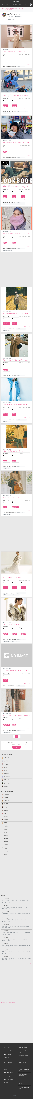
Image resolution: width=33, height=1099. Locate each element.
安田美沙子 (6, 905)
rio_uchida (11, 16)
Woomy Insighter (23, 1047)
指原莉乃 (6, 816)
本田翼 (5, 832)
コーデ (12, 4)
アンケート (16, 747)
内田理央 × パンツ (21, 204)
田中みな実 (6, 764)
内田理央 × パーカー (21, 328)
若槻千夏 (6, 930)
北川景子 (6, 835)
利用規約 (6, 1082)
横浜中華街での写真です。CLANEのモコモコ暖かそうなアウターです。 (16, 142)
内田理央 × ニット (20, 202)
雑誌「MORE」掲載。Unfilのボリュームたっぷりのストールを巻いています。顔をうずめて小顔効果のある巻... (16, 233)
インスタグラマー (6, 4)
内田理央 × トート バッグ (22, 111)
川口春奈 (6, 786)
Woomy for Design (23, 1055)
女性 (28, 18)
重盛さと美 (6, 780)
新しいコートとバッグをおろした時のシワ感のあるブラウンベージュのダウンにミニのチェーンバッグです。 (16, 360)
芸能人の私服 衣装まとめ (11, 8)
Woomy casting (7, 1054)
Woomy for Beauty (8, 1062)
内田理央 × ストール (7, 250)
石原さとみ (6, 757)
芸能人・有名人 (18, 4)
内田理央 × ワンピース (21, 419)
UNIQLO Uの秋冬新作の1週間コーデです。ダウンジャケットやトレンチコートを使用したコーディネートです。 (16, 187)
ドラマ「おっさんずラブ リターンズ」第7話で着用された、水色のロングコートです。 (16, 96)
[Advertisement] (16, 269)
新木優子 (6, 767)
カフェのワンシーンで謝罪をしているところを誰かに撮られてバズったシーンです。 (16, 670)
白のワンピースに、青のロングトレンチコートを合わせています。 (16, 404)
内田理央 (21, 8)
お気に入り (10, 22)
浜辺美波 (6, 937)
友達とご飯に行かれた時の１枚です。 (13, 451)
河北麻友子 (6, 773)
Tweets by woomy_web (8, 1002)
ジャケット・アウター (8, 9)
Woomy (16, 2)
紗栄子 (5, 813)
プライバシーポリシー (9, 1079)
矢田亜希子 (6, 899)
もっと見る (27, 64)
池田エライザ (7, 783)
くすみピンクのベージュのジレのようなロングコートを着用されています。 (16, 51)
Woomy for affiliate (8, 1050)
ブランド (25, 4)
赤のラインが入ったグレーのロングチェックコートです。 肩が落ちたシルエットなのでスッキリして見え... (16, 715)
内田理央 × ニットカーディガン (9, 204)
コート (17, 14)
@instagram (22, 1083)
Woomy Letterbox (23, 1059)
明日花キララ (7, 776)
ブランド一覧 (7, 1076)
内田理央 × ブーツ (20, 466)
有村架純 (6, 819)
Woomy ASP (7, 1047)
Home (5, 1069)
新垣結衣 (6, 829)
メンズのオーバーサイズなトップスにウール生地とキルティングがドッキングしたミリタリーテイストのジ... (16, 313)
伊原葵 (5, 822)
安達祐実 (6, 848)
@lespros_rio (19, 16)
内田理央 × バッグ (20, 512)
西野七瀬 (6, 838)
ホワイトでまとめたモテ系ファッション (14, 577)
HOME (2, 8)
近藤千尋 (6, 845)
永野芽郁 (6, 826)
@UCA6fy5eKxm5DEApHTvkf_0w (16, 18)
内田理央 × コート (20, 66)
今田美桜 (6, 761)
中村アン (6, 851)
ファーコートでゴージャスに (11, 624)
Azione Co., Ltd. (23, 1062)
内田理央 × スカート (21, 593)
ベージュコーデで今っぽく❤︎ (11, 497)
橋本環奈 (6, 841)
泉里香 (5, 770)
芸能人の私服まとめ (8, 1072)
